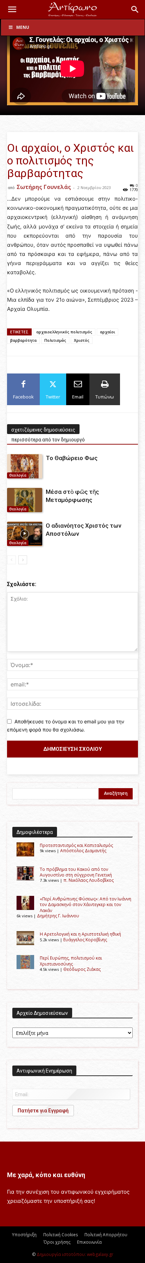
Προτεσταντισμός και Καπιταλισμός (76, 845)
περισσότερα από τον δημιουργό (48, 439)
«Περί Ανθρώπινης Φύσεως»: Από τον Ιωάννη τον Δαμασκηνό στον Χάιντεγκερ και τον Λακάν (85, 904)
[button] (12, 9)
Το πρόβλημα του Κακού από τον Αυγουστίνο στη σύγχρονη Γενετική (76, 872)
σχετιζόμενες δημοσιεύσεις (43, 430)
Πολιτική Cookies (60, 1235)
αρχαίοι (107, 331)
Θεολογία (17, 475)
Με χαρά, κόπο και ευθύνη (46, 1175)
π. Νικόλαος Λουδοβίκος (88, 880)
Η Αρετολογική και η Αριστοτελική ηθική (80, 934)
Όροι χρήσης (57, 1242)
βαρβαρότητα (23, 340)
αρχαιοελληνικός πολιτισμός (64, 331)
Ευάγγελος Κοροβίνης (85, 940)
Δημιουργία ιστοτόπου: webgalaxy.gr (75, 1254)
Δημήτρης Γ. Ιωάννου (58, 916)
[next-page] (22, 559)
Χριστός (81, 340)
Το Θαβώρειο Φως (71, 457)
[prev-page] (11, 559)
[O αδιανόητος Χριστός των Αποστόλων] (24, 534)
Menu (22, 27)
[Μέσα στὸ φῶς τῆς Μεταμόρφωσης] (24, 500)
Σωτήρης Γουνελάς (44, 187)
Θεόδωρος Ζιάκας (82, 969)
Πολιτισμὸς (55, 340)
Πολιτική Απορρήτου (105, 1235)
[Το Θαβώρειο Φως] (24, 466)
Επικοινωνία (89, 1242)
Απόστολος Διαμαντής (83, 851)
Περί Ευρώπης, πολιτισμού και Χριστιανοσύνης (71, 961)
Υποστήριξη (24, 1235)
